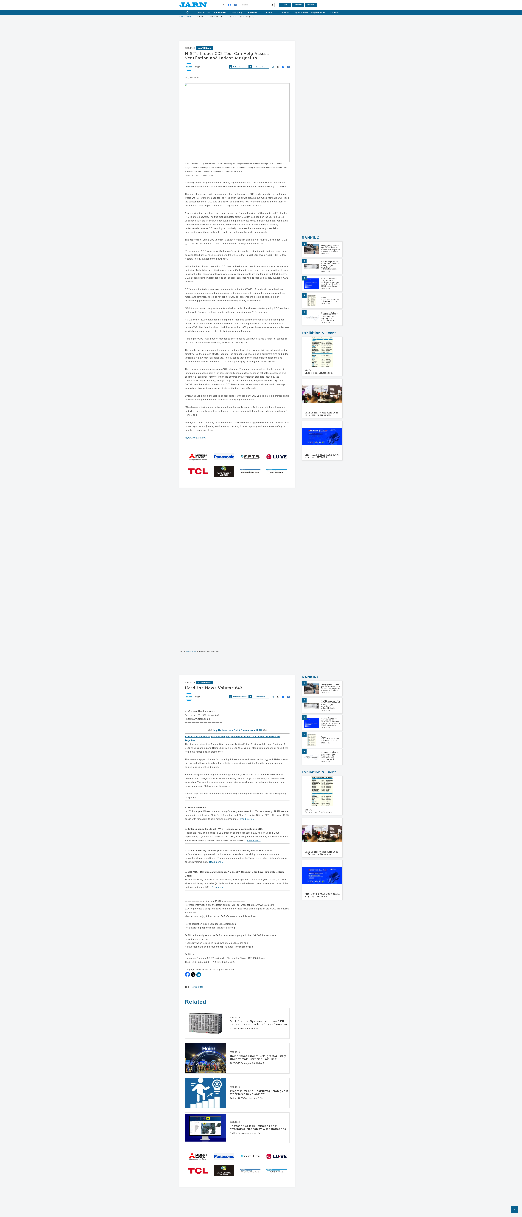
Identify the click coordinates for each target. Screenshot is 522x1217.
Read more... (247, 819)
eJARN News (191, 17)
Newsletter (197, 987)
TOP (181, 17)
